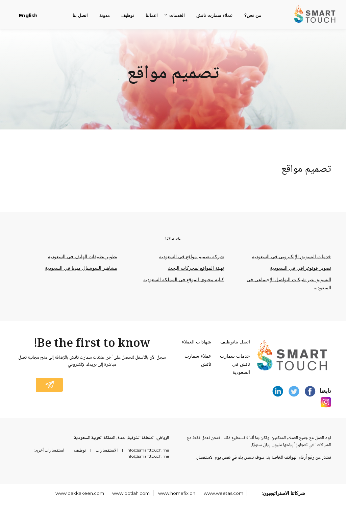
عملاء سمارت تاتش (214, 15)
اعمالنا (152, 15)
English (28, 16)
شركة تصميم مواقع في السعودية (191, 257)
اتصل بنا (80, 15)
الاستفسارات (107, 450)
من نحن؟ (252, 15)
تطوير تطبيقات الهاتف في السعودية (82, 257)
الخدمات (177, 15)
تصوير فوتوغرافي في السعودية (300, 268)
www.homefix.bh (176, 493)
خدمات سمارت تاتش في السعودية (235, 364)
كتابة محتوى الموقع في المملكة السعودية (183, 279)
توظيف (127, 15)
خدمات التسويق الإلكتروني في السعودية (291, 257)
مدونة (104, 15)
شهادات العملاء (196, 342)
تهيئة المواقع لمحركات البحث (196, 268)
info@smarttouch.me (147, 450)
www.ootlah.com (131, 493)
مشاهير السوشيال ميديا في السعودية (81, 268)
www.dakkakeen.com (79, 493)
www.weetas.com (223, 493)
